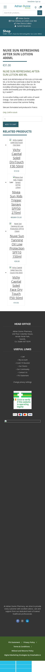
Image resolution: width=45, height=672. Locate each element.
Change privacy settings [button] (22, 382)
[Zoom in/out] (24, 666)
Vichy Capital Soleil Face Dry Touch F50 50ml (16, 287)
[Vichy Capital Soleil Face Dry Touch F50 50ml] (16, 270)
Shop (10, 34)
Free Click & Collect (23, 23)
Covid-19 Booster (23, 363)
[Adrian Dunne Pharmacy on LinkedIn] (27, 621)
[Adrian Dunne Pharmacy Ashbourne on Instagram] (22, 621)
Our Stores (23, 366)
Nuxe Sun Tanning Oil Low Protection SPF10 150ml (16, 246)
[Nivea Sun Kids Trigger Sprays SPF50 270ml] (18, 182)
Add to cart (10, 124)
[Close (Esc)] (8, 662)
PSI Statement (23, 375)
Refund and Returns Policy (22, 651)
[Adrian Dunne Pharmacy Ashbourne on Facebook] (17, 621)
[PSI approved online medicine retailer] (23, 408)
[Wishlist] (35, 7)
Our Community (23, 369)
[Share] (24, 662)
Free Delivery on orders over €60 (24, 21)
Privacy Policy (29, 642)
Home (5, 34)
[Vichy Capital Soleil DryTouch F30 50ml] (16, 142)
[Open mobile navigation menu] (5, 6)
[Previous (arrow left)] (8, 670)
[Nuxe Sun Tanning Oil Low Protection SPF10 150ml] (16, 227)
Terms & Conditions (22, 646)
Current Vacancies (23, 26)
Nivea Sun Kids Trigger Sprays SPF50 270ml (16, 202)
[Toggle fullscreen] (8, 666)
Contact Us (23, 372)
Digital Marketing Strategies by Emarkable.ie (22, 655)
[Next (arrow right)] (24, 670)
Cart (23, 356)
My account (23, 360)
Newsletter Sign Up (33, 1)
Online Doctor (23, 18)
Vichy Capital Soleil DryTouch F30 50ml (16, 158)
